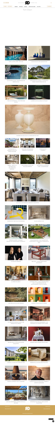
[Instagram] (5, 2)
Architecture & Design (32, 6)
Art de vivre (38, 6)
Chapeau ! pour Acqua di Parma (39, 303)
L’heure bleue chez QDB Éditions (39, 61)
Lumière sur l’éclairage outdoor (39, 100)
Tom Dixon (27, 10)
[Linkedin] (6, 2)
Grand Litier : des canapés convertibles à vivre (27, 43)
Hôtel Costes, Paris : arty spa (16, 61)
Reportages (21, 6)
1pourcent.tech (30, 413)
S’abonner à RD (7, 406)
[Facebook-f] (4, 2)
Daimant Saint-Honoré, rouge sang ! (39, 342)
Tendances (16, 6)
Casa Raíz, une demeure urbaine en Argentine (27, 202)
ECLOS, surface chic (39, 221)
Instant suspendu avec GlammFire (15, 381)
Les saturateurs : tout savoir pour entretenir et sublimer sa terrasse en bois (39, 241)
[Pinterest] (8, 2)
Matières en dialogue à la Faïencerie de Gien (27, 135)
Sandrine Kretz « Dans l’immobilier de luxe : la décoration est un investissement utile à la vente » (39, 283)
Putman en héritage (16, 261)
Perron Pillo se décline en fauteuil (39, 362)
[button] (51, 2)
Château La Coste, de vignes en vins (16, 362)
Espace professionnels (47, 408)
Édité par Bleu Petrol (8, 408)
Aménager (25, 6)
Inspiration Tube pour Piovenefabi (16, 221)
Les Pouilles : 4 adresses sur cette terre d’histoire (12, 150)
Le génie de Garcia (16, 281)
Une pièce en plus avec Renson (16, 303)
